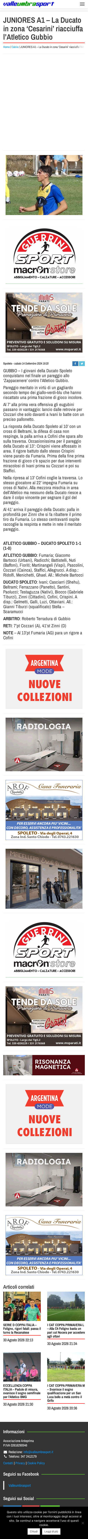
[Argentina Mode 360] (44, 679)
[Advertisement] (44, 102)
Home (6, 47)
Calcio (15, 47)
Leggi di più (51, 1531)
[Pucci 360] (44, 879)
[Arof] (44, 810)
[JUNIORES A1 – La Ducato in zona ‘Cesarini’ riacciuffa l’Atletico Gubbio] (44, 185)
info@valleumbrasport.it (38, 1451)
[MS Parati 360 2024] (44, 323)
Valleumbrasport (20, 1485)
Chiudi (34, 1531)
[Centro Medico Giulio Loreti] (44, 744)
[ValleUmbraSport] (29, 4)
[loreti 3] (44, 1065)
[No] (83, 1523)
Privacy (20, 1463)
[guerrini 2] (44, 254)
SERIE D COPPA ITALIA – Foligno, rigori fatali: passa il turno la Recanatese (22, 1328)
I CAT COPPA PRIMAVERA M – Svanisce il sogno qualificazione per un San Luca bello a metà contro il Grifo (66, 1393)
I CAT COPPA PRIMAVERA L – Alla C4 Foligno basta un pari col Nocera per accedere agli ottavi (66, 1330)
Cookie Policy (36, 1463)
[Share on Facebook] (75, 363)
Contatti (8, 1463)
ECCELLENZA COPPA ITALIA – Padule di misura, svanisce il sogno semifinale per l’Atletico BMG (21, 1391)
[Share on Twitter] (82, 363)
